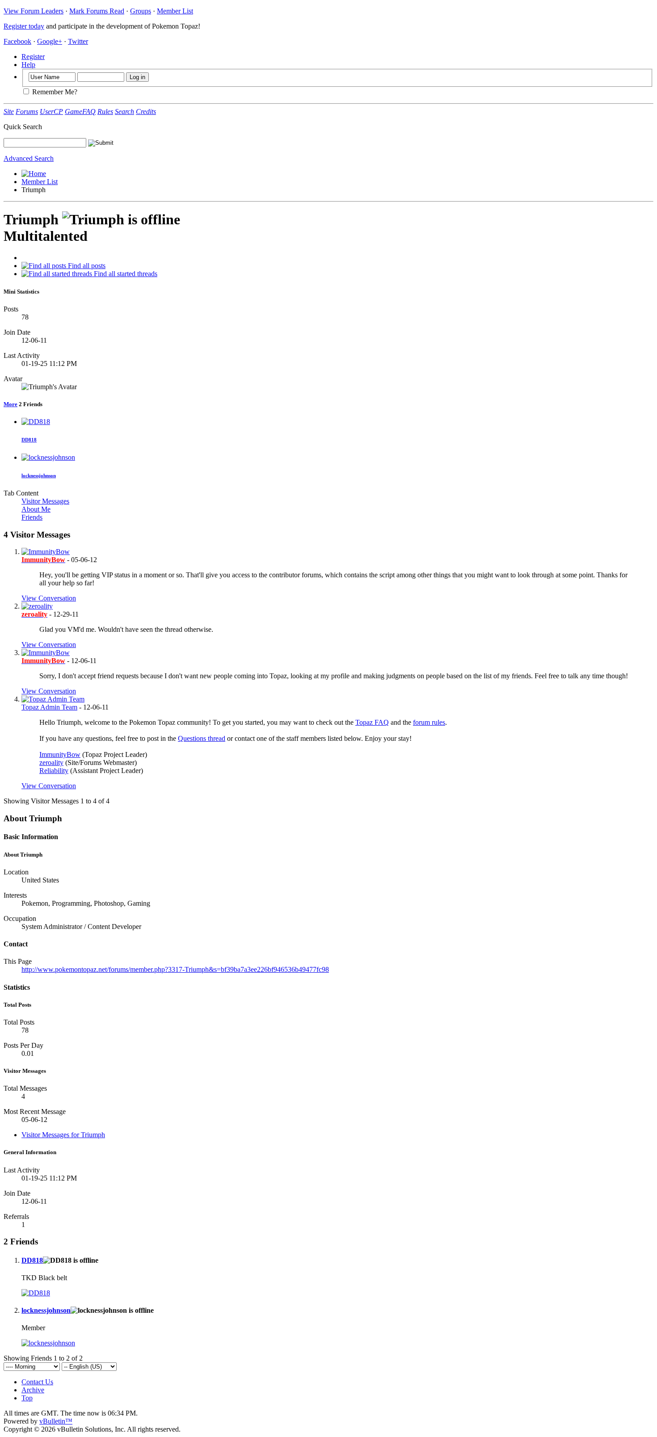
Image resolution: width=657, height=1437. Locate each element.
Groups (140, 11)
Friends (31, 517)
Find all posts (85, 265)
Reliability (53, 770)
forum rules (429, 722)
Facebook (17, 41)
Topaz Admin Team (49, 707)
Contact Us (37, 1382)
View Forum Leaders (33, 11)
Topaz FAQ (372, 722)
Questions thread (201, 738)
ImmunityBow (59, 754)
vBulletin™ (55, 1421)
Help (28, 64)
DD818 (29, 439)
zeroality (51, 762)
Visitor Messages (45, 501)
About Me (36, 509)
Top (27, 1398)
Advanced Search (29, 158)
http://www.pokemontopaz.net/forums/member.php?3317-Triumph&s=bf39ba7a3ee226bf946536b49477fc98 (175, 969)
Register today (24, 26)
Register (33, 56)
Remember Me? (53, 92)
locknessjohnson (38, 475)
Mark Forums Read (96, 11)
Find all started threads (124, 273)
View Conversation (48, 598)
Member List (175, 11)
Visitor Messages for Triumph (63, 1135)
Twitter (78, 41)
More (10, 404)
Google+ (49, 41)
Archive (32, 1390)
